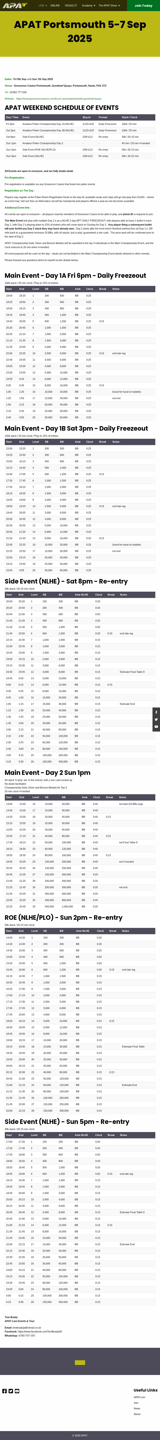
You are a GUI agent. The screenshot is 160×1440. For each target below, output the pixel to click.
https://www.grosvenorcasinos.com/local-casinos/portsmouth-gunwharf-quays (58, 98)
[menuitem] (42, 5)
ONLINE (55, 5)
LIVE (41, 5)
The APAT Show (108, 5)
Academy (87, 5)
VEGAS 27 (71, 5)
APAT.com (139, 1397)
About (137, 1414)
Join (143, 5)
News (137, 1408)
